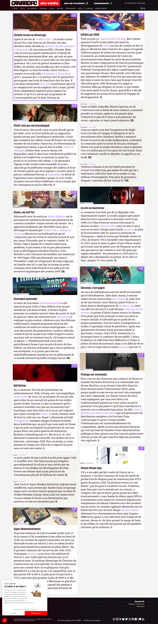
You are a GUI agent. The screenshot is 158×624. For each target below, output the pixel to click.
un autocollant (130, 510)
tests (22, 8)
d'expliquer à (56, 73)
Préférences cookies (92, 620)
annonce (128, 229)
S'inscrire (141, 3)
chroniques (70, 8)
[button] (4, 620)
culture (60, 8)
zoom (80, 8)
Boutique (140, 606)
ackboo (16, 30)
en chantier (32, 8)
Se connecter (130, 3)
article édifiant (56, 216)
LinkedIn (103, 106)
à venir (15, 8)
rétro (51, 8)
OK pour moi (36, 613)
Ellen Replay (83, 104)
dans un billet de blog (113, 38)
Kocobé (82, 29)
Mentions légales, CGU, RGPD (69, 620)
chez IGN (45, 83)
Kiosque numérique (136, 604)
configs (89, 8)
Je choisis (13, 613)
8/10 (103, 173)
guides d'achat (101, 8)
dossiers (43, 8)
